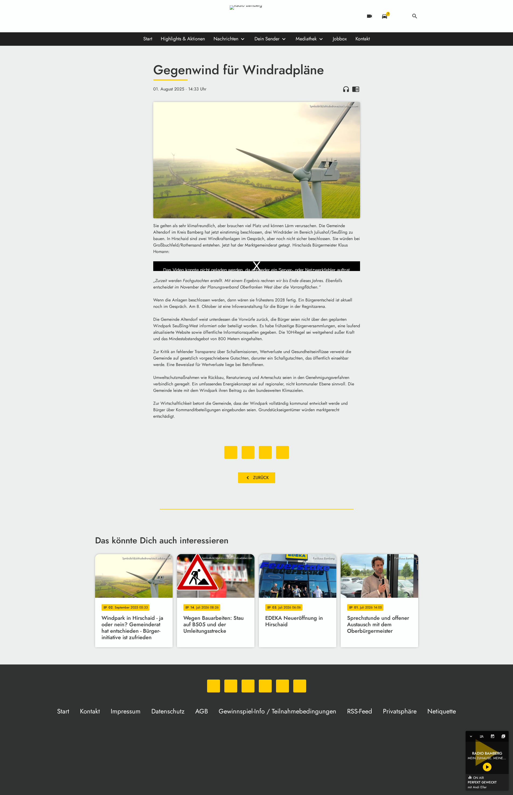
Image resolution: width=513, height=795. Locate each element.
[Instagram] (122, 16)
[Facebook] (111, 16)
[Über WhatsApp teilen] (265, 452)
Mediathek (306, 38)
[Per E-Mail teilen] (282, 452)
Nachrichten (226, 38)
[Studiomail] (143, 16)
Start (147, 38)
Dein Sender (267, 38)
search (414, 16)
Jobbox (340, 38)
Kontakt (362, 38)
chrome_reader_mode (356, 89)
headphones (346, 89)
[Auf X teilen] (248, 452)
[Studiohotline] (154, 16)
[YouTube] (132, 16)
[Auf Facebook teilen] (230, 452)
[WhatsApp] (100, 16)
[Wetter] (399, 16)
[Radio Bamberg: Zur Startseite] (257, 16)
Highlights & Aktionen (183, 38)
